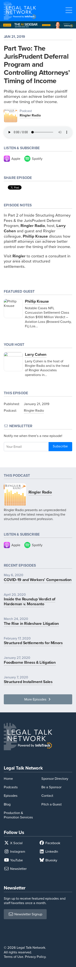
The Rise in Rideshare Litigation (31, 623)
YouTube (16, 860)
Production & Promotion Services (18, 815)
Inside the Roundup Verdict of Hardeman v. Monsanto (29, 601)
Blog (7, 804)
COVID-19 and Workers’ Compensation (38, 580)
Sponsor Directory (54, 778)
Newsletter (18, 868)
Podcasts (11, 787)
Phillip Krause (37, 301)
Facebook (52, 843)
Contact (47, 795)
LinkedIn (51, 851)
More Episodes (35, 699)
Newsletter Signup (28, 914)
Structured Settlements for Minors (33, 643)
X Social (16, 843)
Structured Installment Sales (28, 682)
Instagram (17, 851)
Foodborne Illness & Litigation (30, 662)
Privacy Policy (35, 956)
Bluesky (51, 860)
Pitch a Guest (51, 804)
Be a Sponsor (51, 787)
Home (8, 778)
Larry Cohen (35, 354)
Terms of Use (13, 956)
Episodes (11, 795)
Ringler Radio (30, 115)
